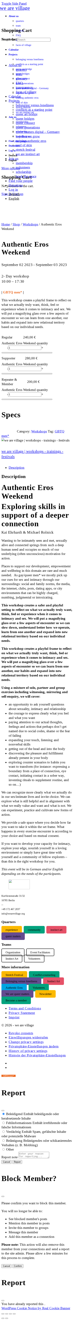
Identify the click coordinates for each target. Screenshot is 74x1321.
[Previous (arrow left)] (2, 1318)
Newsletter (45, 993)
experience (12, 929)
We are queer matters (17, 993)
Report (17, 1162)
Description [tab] (16, 467)
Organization (13, 952)
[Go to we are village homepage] (15, 8)
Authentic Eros (14, 987)
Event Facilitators (40, 952)
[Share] (10, 1313)
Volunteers (39, 987)
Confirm (18, 1266)
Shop (16, 224)
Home (5, 224)
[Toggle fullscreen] (6, 1313)
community (34, 929)
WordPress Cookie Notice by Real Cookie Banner (35, 1308)
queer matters (13, 936)
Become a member (16, 1000)
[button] (21, 1033)
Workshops (30, 224)
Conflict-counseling (44, 975)
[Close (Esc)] (2, 1110)
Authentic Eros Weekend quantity (25, 343)
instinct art (56, 929)
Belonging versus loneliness (21, 981)
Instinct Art (53, 981)
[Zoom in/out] (2, 1313)
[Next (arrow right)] (6, 1318)
